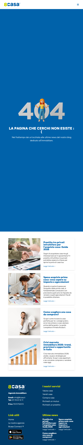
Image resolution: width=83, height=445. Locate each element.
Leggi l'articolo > (49, 429)
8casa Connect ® (16, 426)
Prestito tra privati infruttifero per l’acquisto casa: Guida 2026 (49, 423)
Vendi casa (47, 394)
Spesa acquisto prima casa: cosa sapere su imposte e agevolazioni (66, 423)
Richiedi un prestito (51, 405)
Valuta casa (48, 391)
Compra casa (48, 398)
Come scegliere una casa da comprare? (49, 435)
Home (11, 419)
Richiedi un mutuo (51, 401)
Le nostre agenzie (16, 423)
